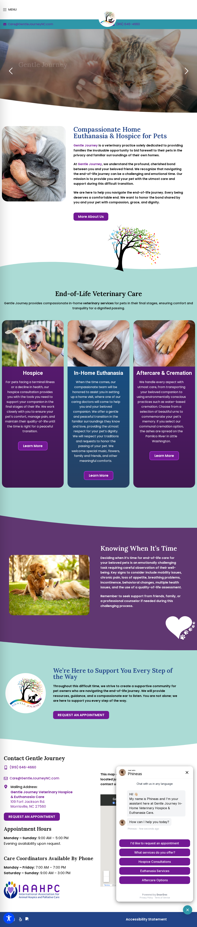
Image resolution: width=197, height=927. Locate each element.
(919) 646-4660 (128, 24)
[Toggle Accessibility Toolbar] (9, 918)
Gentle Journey (90, 164)
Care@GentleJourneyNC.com (30, 24)
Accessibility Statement (146, 919)
